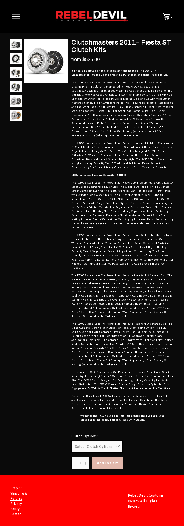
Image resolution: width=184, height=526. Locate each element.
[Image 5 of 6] (16, 101)
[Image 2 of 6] (16, 59)
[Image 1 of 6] (16, 45)
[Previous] (32, 60)
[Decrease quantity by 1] (75, 463)
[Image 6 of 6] (16, 115)
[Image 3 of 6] (16, 73)
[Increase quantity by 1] (86, 463)
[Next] (59, 60)
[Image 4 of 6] (16, 87)
